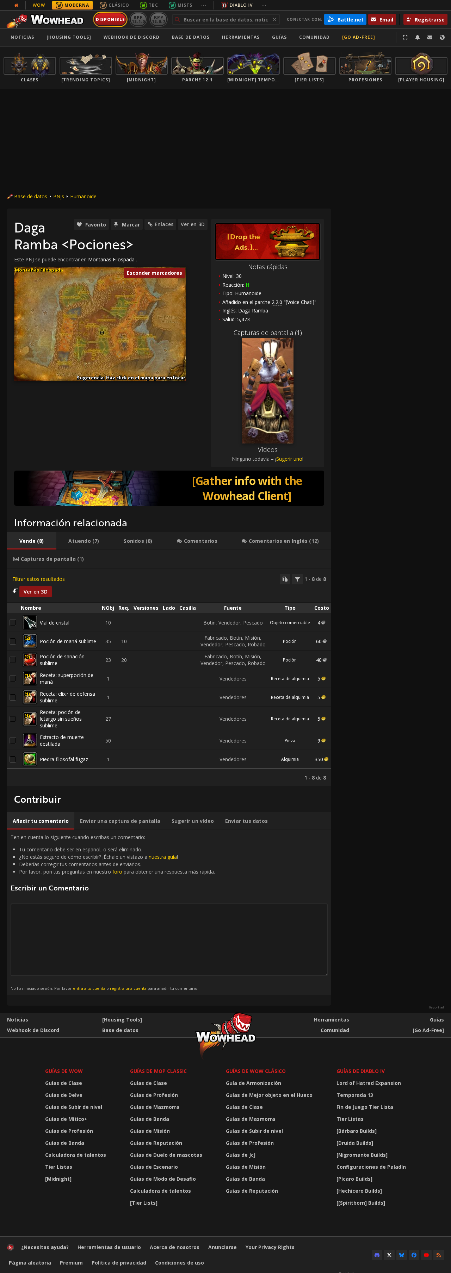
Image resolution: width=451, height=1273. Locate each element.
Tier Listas (58, 1166)
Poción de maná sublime (68, 641)
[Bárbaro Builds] (356, 1131)
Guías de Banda (64, 1143)
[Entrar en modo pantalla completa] (405, 37)
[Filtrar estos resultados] (297, 579)
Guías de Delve (63, 1095)
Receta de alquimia (290, 679)
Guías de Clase (63, 1083)
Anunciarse (222, 1247)
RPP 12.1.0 (138, 19)
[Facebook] (414, 1255)
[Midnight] (58, 1178)
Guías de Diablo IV (360, 1071)
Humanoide (83, 196)
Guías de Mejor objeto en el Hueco (269, 1095)
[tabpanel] (169, 678)
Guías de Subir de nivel (73, 1107)
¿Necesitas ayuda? (45, 1247)
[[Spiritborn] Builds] (360, 1202)
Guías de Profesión (69, 1131)
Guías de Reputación (156, 1143)
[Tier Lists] (143, 1202)
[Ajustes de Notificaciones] (417, 37)
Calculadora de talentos (75, 1154)
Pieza (290, 741)
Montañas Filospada (111, 259)
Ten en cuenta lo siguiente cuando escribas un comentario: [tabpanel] (113, 912)
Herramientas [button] (241, 37)
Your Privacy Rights (270, 1247)
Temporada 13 (354, 1095)
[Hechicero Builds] (359, 1190)
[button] (102, 333)
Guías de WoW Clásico (256, 1071)
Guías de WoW (64, 1071)
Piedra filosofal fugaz (64, 759)
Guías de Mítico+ (66, 1119)
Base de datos (191, 37)
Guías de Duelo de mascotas (166, 1154)
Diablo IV (241, 5)
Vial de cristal (54, 622)
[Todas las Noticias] (16, 5)
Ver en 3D (193, 224)
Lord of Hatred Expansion (368, 1083)
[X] (389, 1255)
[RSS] (438, 1255)
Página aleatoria (30, 1262)
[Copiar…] (285, 579)
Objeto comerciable (290, 623)
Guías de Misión (150, 1131)
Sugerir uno (289, 458)
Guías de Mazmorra (154, 1107)
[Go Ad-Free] (358, 37)
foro (117, 871)
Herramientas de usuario (109, 1247)
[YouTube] (426, 1255)
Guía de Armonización (253, 1083)
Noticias (22, 37)
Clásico (119, 5)
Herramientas (331, 1019)
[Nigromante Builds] (362, 1154)
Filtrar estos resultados (38, 579)
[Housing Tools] (122, 1019)
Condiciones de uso (179, 1262)
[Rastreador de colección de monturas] (169, 488)
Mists (185, 5)
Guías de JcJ (240, 1154)
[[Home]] (47, 19)
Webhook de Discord (132, 37)
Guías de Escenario (154, 1166)
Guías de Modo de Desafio (163, 1178)
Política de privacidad (119, 1262)
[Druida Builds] (354, 1143)
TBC (153, 5)
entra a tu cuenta (89, 988)
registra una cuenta (128, 988)
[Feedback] (430, 37)
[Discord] (377, 1255)
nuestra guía (163, 856)
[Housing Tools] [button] (69, 37)
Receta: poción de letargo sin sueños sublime (61, 719)
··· (203, 5)
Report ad (436, 1007)
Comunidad (314, 37)
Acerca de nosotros (174, 1247)
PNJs (58, 196)
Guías (279, 37)
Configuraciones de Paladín (371, 1166)
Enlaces (164, 224)
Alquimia (290, 759)
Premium (71, 1262)
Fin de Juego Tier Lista (364, 1107)
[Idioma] (442, 37)
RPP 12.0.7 (158, 19)
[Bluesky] (401, 1255)
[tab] (31, 541)
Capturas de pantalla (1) (268, 332)
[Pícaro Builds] (354, 1178)
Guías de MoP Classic (158, 1071)
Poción (290, 641)
